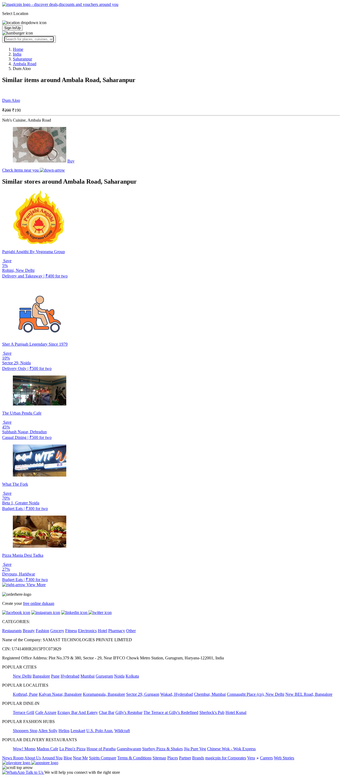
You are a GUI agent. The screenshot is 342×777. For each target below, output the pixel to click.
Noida (119, 676)
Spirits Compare (102, 758)
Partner (185, 758)
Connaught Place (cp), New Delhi (255, 694)
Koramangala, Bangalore (104, 694)
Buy (71, 161)
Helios (64, 730)
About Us (32, 758)
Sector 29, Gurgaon (142, 694)
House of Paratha (101, 749)
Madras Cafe (47, 749)
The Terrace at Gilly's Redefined (170, 712)
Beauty (29, 630)
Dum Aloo (11, 100)
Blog (68, 758)
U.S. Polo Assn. (99, 730)
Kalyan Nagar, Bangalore (60, 694)
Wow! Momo (24, 749)
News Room (13, 758)
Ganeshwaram (129, 749)
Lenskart (78, 730)
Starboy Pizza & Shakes (162, 749)
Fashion (42, 630)
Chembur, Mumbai (210, 694)
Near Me (80, 758)
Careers (266, 758)
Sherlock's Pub (211, 712)
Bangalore (41, 676)
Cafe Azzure (45, 712)
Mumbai (87, 676)
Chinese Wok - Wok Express (231, 749)
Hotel (102, 630)
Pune (55, 676)
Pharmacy (116, 630)
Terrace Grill (23, 712)
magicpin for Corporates (225, 758)
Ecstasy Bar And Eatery (77, 712)
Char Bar (106, 712)
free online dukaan (38, 603)
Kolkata (132, 676)
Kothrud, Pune (25, 694)
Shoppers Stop (25, 730)
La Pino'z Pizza (72, 749)
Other (131, 630)
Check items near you (21, 170)
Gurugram (104, 676)
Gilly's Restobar (128, 712)
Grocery (57, 630)
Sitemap (159, 758)
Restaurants (12, 630)
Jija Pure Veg (195, 749)
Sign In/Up (12, 28)
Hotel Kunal (236, 712)
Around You (52, 758)
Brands (198, 758)
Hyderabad (70, 676)
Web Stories (284, 758)
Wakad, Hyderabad (176, 694)
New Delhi (22, 676)
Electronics (87, 630)
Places (172, 758)
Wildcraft (122, 730)
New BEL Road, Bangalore (308, 694)
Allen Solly (47, 730)
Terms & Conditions (134, 758)
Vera (251, 758)
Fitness (71, 630)
